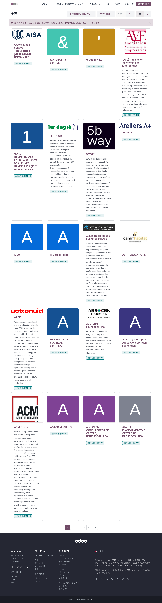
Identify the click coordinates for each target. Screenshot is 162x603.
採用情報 (62, 564)
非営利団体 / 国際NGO (80, 14)
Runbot (14, 579)
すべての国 (105, 14)
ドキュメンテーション (20, 558)
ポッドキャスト (65, 572)
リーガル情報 (64, 583)
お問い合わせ (64, 561)
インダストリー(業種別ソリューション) (68, 4)
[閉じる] (150, 22)
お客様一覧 (63, 578)
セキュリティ (64, 589)
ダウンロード (16, 572)
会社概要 (62, 555)
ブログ (61, 575)
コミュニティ (95, 4)
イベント (62, 569)
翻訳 (12, 582)
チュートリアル (17, 555)
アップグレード (41, 563)
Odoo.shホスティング (44, 555)
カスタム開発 (40, 566)
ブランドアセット (66, 558)
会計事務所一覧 (41, 574)
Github (14, 576)
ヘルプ (117, 4)
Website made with (77, 599)
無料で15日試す (143, 4)
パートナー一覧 (41, 578)
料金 (107, 4)
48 (89, 527)
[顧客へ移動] (27, 34)
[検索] (130, 14)
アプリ (44, 4)
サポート (38, 560)
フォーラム (15, 561)
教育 (36, 569)
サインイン (129, 4)
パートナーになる (42, 581)
